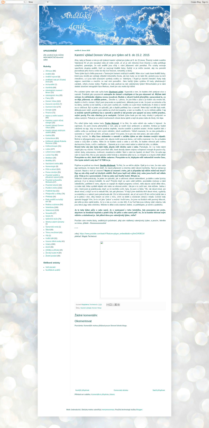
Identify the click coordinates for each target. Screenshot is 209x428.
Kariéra (48, 135)
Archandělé (49, 85)
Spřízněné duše (51, 219)
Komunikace (50, 138)
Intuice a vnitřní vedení (54, 116)
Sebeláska (49, 207)
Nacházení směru (52, 164)
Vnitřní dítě (49, 238)
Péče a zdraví (50, 169)
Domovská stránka (121, 390)
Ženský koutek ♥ (51, 253)
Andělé (48, 74)
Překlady (48, 197)
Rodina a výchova (52, 205)
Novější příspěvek (82, 390)
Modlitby (48, 161)
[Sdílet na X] (113, 304)
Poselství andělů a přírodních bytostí (52, 176)
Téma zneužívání (52, 233)
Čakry (47, 98)
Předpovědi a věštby (53, 194)
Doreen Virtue (50, 101)
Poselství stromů (51, 185)
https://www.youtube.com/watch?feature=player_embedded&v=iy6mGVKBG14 (112, 234)
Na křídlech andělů (52, 270)
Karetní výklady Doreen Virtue (91, 308)
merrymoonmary (108, 410)
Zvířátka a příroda (52, 250)
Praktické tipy (50, 191)
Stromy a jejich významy (54, 222)
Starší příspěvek (159, 390)
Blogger (139, 410)
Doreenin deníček (52, 104)
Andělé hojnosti (51, 77)
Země (47, 247)
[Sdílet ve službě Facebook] (115, 304)
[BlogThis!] (110, 304)
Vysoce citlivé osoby (53, 241)
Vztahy (48, 244)
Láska (47, 149)
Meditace (49, 158)
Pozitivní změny (51, 188)
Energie (48, 110)
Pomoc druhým (51, 172)
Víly (46, 236)
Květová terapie (51, 146)
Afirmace (48, 71)
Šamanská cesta (51, 227)
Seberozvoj (49, 210)
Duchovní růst (50, 107)
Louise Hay (49, 155)
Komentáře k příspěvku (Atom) (103, 394)
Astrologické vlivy (52, 95)
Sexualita (49, 213)
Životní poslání (51, 256)
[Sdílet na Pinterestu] (118, 304)
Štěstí (47, 230)
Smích (47, 216)
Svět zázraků (50, 267)
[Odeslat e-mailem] (107, 304)
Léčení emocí (50, 152)
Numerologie (50, 166)
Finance (48, 113)
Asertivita (49, 88)
